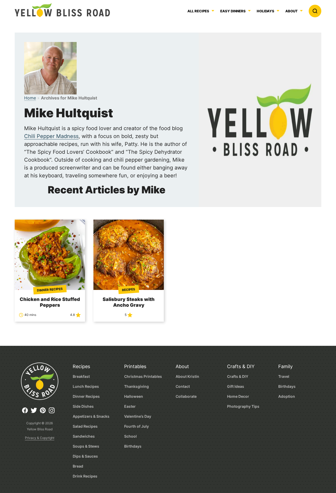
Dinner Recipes (86, 396)
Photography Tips (243, 406)
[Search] (315, 11)
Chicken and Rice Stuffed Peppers (50, 302)
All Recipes (198, 11)
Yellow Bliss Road (62, 10)
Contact (183, 386)
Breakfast (81, 376)
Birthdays (132, 446)
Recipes (81, 366)
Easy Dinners (233, 11)
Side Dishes (83, 406)
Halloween (133, 396)
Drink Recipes (85, 476)
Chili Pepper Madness (51, 136)
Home (30, 97)
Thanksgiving (136, 386)
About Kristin (187, 376)
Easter (130, 406)
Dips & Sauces (85, 456)
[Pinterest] (44, 412)
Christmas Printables (143, 376)
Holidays (265, 11)
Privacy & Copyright (39, 438)
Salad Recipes (85, 426)
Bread (78, 466)
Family (285, 366)
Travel (283, 376)
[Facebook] (26, 412)
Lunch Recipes (86, 386)
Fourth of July (136, 426)
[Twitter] (35, 412)
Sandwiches (84, 436)
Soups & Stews (86, 446)
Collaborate (186, 396)
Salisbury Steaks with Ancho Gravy (129, 302)
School (130, 436)
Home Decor (238, 396)
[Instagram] (53, 412)
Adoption (286, 396)
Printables (135, 366)
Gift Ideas (235, 386)
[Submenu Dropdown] (249, 11)
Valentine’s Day (137, 416)
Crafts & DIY (241, 366)
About (291, 11)
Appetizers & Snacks (91, 416)
